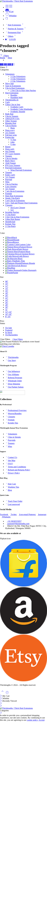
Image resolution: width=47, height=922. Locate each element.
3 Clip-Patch (10, 214)
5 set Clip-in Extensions (15, 200)
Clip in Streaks (11, 158)
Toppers (8, 156)
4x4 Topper (10, 151)
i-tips (12, 142)
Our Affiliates (13, 374)
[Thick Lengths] (7, 346)
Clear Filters (18, 339)
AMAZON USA (12, 118)
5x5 (12, 210)
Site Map (11, 460)
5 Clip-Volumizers (17, 76)
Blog (10, 490)
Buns (12, 128)
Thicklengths (13, 357)
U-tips (13, 144)
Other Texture (11, 121)
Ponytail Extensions (13, 168)
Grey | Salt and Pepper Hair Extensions (21, 203)
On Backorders (11, 335)
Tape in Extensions (13, 86)
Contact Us (12, 457)
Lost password (14, 504)
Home (2, 58)
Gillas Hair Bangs (12, 219)
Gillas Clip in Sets (12, 104)
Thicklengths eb (11, 100)
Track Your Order (15, 501)
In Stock (8, 332)
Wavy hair (9, 83)
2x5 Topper (10, 133)
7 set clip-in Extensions (14, 191)
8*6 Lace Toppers (12, 165)
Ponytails (11, 440)
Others (10, 36)
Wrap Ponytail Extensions (21, 170)
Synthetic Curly (16, 107)
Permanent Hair (14, 32)
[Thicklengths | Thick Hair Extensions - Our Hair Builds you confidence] (16, 1)
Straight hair (10, 222)
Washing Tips (13, 487)
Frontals (8, 193)
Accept (42, 720)
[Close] (7, 67)
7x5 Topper (10, 177)
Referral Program (15, 378)
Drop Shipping (14, 384)
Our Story (12, 360)
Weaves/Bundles (15, 413)
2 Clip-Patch (10, 226)
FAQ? (10, 463)
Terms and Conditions (17, 467)
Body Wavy (10, 161)
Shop (10, 58)
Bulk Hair (9, 114)
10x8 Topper (10, 163)
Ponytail (8, 179)
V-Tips (13, 140)
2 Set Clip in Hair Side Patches (23, 90)
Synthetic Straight (17, 111)
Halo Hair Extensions (14, 196)
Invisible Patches (12, 212)
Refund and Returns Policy (19, 470)
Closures (8, 205)
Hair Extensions (14, 25)
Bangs (7, 147)
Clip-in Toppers (11, 116)
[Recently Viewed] (7, 693)
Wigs (7, 182)
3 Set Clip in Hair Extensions (17, 217)
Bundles (13, 95)
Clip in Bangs (11, 126)
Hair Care (12, 484)
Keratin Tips (13, 423)
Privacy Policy (14, 473)
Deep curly (9, 149)
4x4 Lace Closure (17, 207)
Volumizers (9, 74)
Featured (8, 330)
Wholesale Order (15, 381)
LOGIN (12, 39)
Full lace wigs (11, 135)
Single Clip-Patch (12, 198)
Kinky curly (10, 175)
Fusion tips (9, 137)
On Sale (8, 328)
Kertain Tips (10, 224)
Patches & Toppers (15, 29)
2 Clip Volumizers (17, 81)
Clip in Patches (11, 184)
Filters (6, 56)
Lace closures (10, 186)
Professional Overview (17, 410)
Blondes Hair (10, 123)
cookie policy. (32, 720)
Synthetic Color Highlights (21, 109)
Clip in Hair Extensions (15, 88)
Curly (7, 102)
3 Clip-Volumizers (17, 79)
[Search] (6, 19)
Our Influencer (14, 371)
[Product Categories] (7, 7)
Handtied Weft (16, 97)
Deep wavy (10, 130)
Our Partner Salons (16, 387)
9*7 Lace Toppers (12, 154)
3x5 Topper (10, 189)
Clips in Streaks (14, 437)
